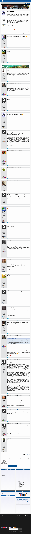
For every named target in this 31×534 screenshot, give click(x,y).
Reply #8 (8, 150)
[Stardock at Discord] (21, 495)
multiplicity (26, 500)
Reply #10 (8, 180)
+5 (3, 202)
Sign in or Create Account (12, 465)
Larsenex (3, 263)
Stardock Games (5, 9)
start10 (17, 502)
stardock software (18, 500)
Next (27, 33)
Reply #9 (8, 167)
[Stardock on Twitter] (19, 493)
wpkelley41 (3, 325)
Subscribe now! (8, 495)
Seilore (4, 15)
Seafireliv (3, 428)
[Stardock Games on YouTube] (22, 493)
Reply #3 (8, 68)
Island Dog (3, 211)
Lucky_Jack (3, 278)
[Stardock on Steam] (26, 493)
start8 (17, 501)
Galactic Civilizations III (17, 9)
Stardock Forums (20, 150)
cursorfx (23, 503)
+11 (3, 330)
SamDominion (3, 364)
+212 (3, 267)
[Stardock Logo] (4, 1)
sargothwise (4, 185)
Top (29, 49)
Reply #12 (8, 206)
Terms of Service (15, 532)
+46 (3, 78)
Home (1, 9)
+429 (3, 58)
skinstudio (20, 503)
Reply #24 (8, 423)
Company (18, 515)
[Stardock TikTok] (23, 495)
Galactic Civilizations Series (11, 9)
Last (29, 33)
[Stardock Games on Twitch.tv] (23, 493)
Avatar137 (3, 39)
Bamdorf (3, 172)
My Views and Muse (3, 295)
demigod (26, 503)
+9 (3, 433)
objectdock (22, 500)
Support (26, 515)
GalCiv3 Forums (17, 12)
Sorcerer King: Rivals (11, 525)
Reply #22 (8, 395)
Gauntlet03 (4, 244)
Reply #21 (8, 359)
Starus (4, 400)
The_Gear (3, 155)
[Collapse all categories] (29, 470)
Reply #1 (8, 34)
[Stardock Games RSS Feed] (26, 495)
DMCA (18, 532)
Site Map (20, 532)
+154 (3, 20)
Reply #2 (8, 49)
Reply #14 (8, 240)
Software (2, 515)
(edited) (22, 423)
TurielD (3, 73)
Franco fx (3, 442)
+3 (3, 107)
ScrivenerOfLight (4, 310)
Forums (18, 525)
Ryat (3, 54)
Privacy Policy (11, 532)
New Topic (27, 3)
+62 (3, 283)
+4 (3, 405)
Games (9, 515)
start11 (17, 503)
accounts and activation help (25, 501)
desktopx (20, 502)
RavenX (3, 88)
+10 (3, 369)
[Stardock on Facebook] (21, 493)
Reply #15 (8, 259)
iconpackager (27, 502)
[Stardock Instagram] (25, 493)
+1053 (3, 215)
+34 (3, 314)
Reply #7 (8, 130)
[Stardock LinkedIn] (24, 495)
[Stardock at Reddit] (20, 495)
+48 (3, 43)
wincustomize (23, 502)
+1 (3, 190)
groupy (28, 500)
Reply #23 (8, 409)
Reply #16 (8, 274)
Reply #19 (8, 320)
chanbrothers (3, 197)
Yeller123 (3, 102)
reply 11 (16, 338)
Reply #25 (8, 438)
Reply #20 (8, 335)
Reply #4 (8, 83)
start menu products (25, 499)
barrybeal (3, 229)
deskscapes (20, 501)
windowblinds (20, 499)
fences (17, 499)
